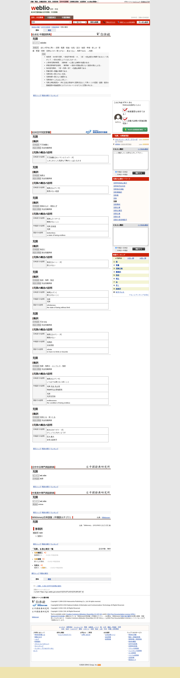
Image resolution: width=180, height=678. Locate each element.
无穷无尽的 (51, 396)
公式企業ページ (110, 634)
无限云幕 (116, 214)
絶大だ (49, 430)
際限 (48, 222)
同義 (46, 253)
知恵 (83, 48)
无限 (122, 616)
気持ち (61, 161)
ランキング (54, 95)
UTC (106, 525)
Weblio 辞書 (36, 27)
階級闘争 (49, 85)
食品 (96, 629)
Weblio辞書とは (40, 634)
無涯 (41, 280)
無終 (64, 366)
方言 (105, 629)
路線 (55, 85)
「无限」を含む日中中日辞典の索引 (48, 586)
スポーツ (86, 629)
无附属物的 (117, 192)
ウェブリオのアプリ (64, 634)
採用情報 (108, 639)
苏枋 (117, 275)
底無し (49, 219)
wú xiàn (43, 475)
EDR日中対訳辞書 (41, 132)
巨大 (48, 437)
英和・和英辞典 (53, 1)
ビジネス (62, 627)
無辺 (52, 280)
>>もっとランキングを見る (139, 295)
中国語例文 (51, 17)
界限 (52, 345)
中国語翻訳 (66, 17)
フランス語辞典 (133, 648)
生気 (73, 48)
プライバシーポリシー (42, 644)
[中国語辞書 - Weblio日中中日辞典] (40, 9)
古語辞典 (83, 1)
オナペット (120, 292)
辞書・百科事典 (113, 629)
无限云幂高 (117, 211)
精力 (91, 57)
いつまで (50, 382)
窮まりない (71, 51)
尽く (117, 285)
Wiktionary (106, 517)
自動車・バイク (94, 627)
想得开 (118, 289)
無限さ (42, 175)
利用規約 (37, 641)
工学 (104, 627)
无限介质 (116, 217)
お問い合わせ (86, 634)
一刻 (54, 60)
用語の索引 (46, 95)
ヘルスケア (74, 629)
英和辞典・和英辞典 (135, 639)
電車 (85, 627)
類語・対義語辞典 (41, 1)
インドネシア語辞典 (135, 650)
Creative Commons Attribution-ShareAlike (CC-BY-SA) (84, 614)
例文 (49, 30)
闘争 (76, 82)
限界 (48, 191)
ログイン (136, 2)
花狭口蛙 (119, 268)
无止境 (57, 386)
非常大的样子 (52, 440)
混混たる (43, 417)
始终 (50, 390)
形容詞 (38, 528)
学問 (119, 627)
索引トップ (37, 95)
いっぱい (72, 161)
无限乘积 (116, 204)
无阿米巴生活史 (119, 186)
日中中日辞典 (64, 1)
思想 (96, 82)
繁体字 (35, 533)
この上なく (58, 80)
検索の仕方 (38, 637)
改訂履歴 (128, 616)
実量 (117, 265)
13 (102, 525)
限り (58, 51)
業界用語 (69, 627)
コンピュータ (78, 627)
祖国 (89, 65)
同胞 (78, 65)
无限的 (49, 342)
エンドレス (56, 366)
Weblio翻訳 (132, 641)
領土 (117, 279)
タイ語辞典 (132, 653)
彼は (87, 57)
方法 (80, 82)
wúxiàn (43, 43)
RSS (99, 665)
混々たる (52, 417)
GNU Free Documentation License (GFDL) (121, 614)
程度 (57, 191)
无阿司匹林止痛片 (120, 183)
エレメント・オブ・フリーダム (126, 140)
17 (104, 525)
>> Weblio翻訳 (143, 149)
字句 (47, 48)
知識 (74, 68)
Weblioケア (132, 659)
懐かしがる (96, 65)
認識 (100, 82)
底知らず (53, 206)
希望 (37, 51)
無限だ (49, 334)
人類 (71, 62)
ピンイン (36, 475)
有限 (91, 51)
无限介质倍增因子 (120, 220)
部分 (43, 253)
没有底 (53, 226)
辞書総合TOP (145, 2)
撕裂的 (118, 272)
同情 (43, 51)
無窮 (41, 366)
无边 (52, 386)
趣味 (80, 629)
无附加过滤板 (118, 189)
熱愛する (64, 77)
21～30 (142, 258)
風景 (62, 48)
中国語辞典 (55, 27)
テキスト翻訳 (118, 149)
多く (43, 48)
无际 (115, 198)
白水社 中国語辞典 (41, 34)
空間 (57, 48)
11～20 (130, 258)
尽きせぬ (43, 322)
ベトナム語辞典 (133, 655)
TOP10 (118, 258)
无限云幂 (116, 207)
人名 (101, 629)
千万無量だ (44, 145)
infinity (117, 144)
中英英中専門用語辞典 (43, 493)
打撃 (84, 85)
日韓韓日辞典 (74, 1)
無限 (39, 536)
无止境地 (55, 390)
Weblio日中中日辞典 (57, 616)
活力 (78, 48)
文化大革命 (68, 82)
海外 (73, 65)
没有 (48, 345)
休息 (59, 60)
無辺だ (42, 249)
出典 (80, 525)
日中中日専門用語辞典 (43, 467)
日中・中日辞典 (37, 17)
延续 (60, 390)
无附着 (116, 195)
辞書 (32, 1)
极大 (52, 437)
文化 (62, 629)
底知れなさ (44, 206)
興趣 (55, 71)
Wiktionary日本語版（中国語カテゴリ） (52, 517)
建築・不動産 (112, 627)
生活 (67, 629)
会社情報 (108, 637)
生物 (92, 629)
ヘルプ (37, 639)
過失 (105, 82)
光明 (48, 51)
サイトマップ (39, 646)
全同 (45, 148)
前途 (68, 48)
